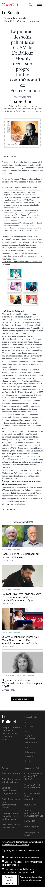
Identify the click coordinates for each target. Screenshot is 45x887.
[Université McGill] (11, 5)
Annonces (29, 722)
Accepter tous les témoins (9, 880)
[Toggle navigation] (39, 4)
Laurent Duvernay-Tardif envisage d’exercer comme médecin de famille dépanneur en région (21, 597)
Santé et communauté (12, 550)
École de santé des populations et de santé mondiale (11, 816)
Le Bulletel (11, 12)
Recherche (29, 731)
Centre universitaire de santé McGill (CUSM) (33, 776)
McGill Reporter (31, 826)
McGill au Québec (32, 743)
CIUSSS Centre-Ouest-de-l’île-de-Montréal (32, 796)
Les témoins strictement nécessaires (22, 857)
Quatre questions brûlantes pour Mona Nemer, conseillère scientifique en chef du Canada (20, 640)
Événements (30, 756)
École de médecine (11, 773)
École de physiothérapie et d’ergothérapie (10, 791)
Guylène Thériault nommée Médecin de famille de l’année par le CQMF (22, 683)
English (28, 761)
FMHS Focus (30, 821)
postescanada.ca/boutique (14, 504)
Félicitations (8, 676)
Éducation (29, 727)
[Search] (30, 5)
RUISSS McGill (31, 804)
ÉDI (26, 747)
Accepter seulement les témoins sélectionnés (31, 878)
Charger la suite (21, 699)
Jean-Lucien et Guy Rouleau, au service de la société (20, 555)
